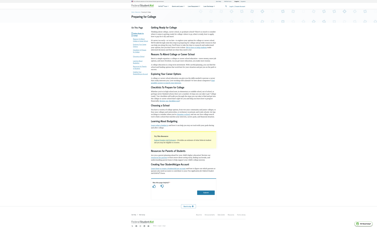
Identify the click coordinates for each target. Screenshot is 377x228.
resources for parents (159, 157)
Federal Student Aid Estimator (165, 140)
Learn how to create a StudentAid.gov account (168, 168)
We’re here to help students (196, 47)
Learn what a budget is (159, 125)
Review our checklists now (170, 101)
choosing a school (183, 114)
